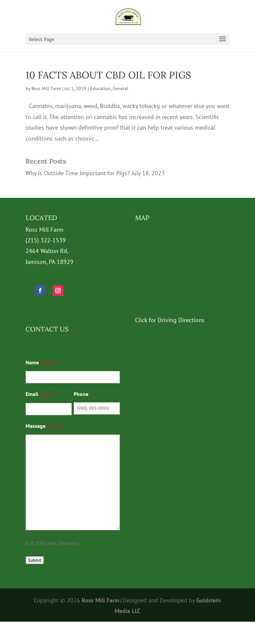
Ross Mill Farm (46, 88)
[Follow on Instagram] (58, 290)
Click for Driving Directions (170, 320)
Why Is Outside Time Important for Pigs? (78, 173)
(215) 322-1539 (46, 240)
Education (100, 88)
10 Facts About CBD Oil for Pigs (108, 75)
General (120, 88)
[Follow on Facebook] (40, 290)
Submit (34, 560)
